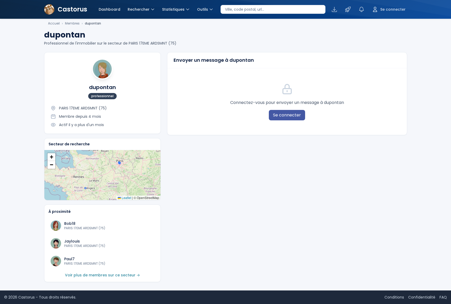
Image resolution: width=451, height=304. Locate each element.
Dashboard (109, 9)
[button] (51, 157)
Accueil (54, 23)
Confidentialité (421, 297)
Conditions (394, 297)
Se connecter (287, 115)
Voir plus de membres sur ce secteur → (102, 275)
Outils (202, 9)
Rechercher (139, 9)
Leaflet (126, 197)
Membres (72, 23)
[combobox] (273, 9)
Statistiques (173, 9)
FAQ (443, 297)
